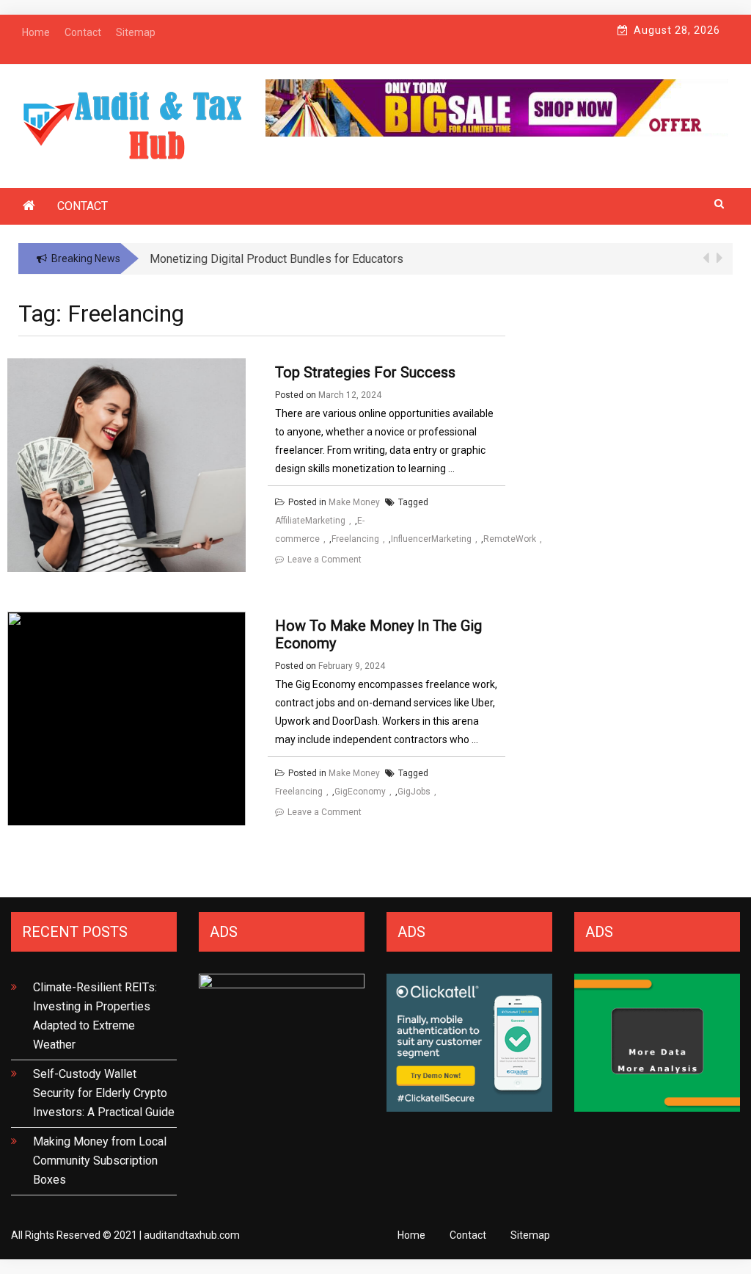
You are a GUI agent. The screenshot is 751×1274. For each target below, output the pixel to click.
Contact (82, 206)
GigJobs (414, 791)
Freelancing (355, 539)
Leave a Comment (324, 559)
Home (411, 1235)
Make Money (354, 502)
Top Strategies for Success (365, 372)
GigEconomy (360, 791)
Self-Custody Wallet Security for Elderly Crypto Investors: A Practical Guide (104, 1093)
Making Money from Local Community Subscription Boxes (99, 1160)
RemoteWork (509, 539)
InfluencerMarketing (431, 539)
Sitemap (530, 1235)
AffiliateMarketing (310, 520)
